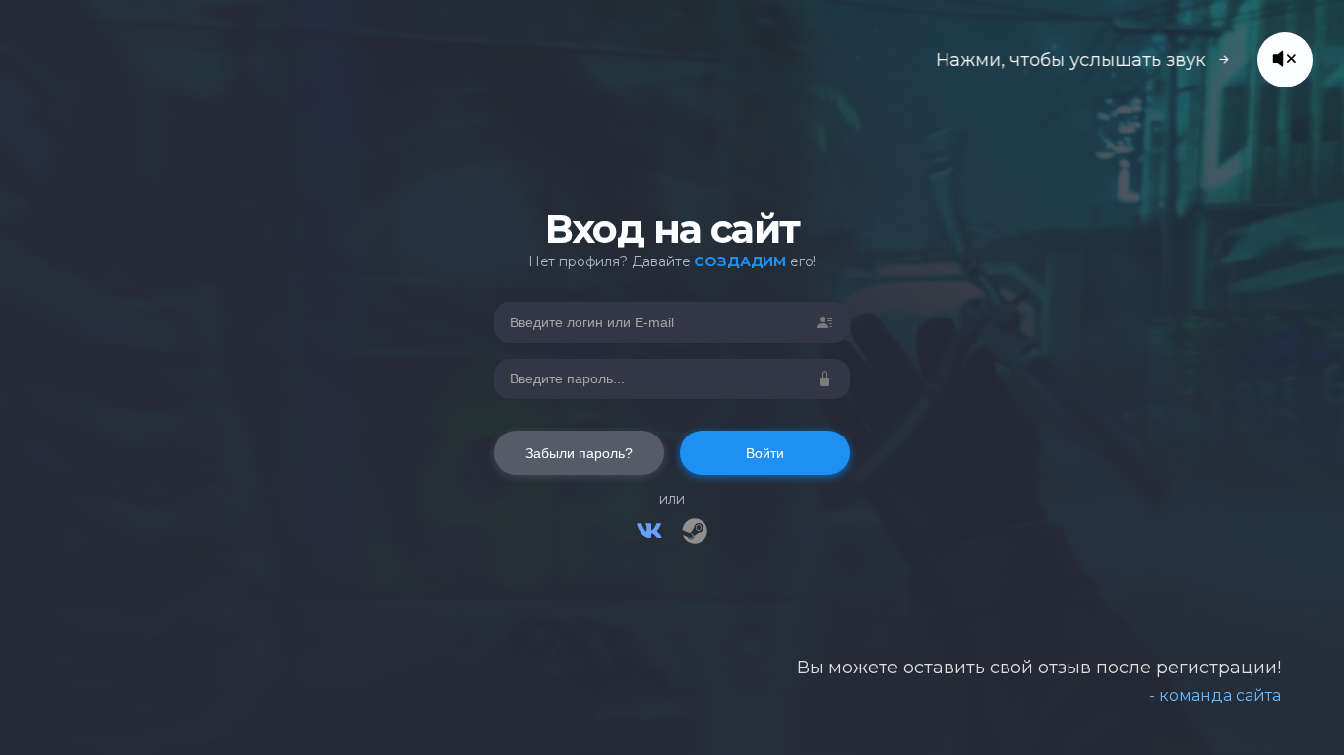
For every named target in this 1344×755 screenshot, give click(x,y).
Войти (765, 453)
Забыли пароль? (579, 453)
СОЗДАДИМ (740, 261)
